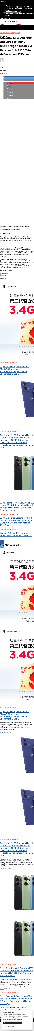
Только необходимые (10, 1026)
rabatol (2, 67)
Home (5, 5)
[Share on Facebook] (18, 76)
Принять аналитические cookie (12, 1023)
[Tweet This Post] (18, 78)
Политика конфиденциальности (16, 7)
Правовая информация (12, 12)
